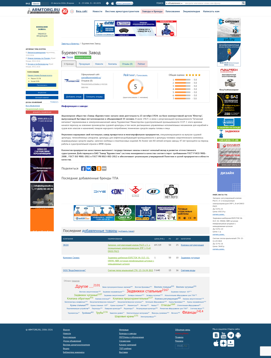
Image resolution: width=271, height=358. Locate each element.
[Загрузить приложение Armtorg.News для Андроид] (238, 334)
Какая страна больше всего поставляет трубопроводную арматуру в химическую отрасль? (40, 75)
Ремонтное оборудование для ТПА (174, 308)
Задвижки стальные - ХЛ (181, 292)
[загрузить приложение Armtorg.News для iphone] (112, 3)
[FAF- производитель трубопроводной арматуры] (104, 28)
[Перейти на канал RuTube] (230, 343)
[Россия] (63, 57)
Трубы (102, 312)
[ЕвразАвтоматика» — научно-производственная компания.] (166, 212)
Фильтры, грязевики (160, 313)
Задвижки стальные (148, 290)
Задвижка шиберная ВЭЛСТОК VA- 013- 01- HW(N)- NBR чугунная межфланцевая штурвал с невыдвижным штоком (131, 260)
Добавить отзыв (73, 96)
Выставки (123, 352)
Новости (97, 11)
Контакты (112, 63)
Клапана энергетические (193, 299)
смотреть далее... (219, 214)
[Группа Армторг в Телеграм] (230, 335)
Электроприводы (148, 316)
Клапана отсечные (103, 299)
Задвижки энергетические (115, 295)
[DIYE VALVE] (99, 191)
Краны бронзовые (177, 302)
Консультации (69, 337)
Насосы (155, 305)
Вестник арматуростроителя (122, 11)
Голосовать (142, 75)
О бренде (69, 63)
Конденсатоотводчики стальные (102, 302)
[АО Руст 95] (125, 212)
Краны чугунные (117, 305)
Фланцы (192, 312)
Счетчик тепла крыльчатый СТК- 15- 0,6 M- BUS (130, 270)
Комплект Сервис (71, 257)
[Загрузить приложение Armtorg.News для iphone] (216, 342)
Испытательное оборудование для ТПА (181, 295)
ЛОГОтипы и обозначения (131, 337)
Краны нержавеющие (196, 302)
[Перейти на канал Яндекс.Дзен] (223, 343)
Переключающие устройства (78, 308)
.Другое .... (87, 286)
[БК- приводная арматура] (42, 219)
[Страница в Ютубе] (223, 334)
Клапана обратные (80, 298)
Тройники (88, 312)
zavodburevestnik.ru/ (91, 77)
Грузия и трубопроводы (38, 64)
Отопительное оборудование (189, 305)
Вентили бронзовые (143, 287)
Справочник (124, 341)
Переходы (97, 308)
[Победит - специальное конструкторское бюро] (42, 194)
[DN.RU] (117, 191)
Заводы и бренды (152, 11)
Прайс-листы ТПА (220, 195)
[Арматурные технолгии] (153, 191)
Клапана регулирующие (192, 245)
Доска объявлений (34, 102)
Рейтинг (141, 63)
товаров (76, 280)
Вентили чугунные (186, 286)
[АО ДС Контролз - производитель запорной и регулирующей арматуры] (42, 169)
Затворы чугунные (154, 295)
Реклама (179, 341)
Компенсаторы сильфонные (76, 302)
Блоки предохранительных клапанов (117, 287)
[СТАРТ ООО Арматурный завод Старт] (135, 191)
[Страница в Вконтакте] (216, 334)
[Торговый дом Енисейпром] (94, 212)
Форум (66, 329)
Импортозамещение (37, 52)
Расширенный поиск (35, 109)
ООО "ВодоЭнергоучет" (74, 270)
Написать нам (211, 11)
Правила (179, 337)
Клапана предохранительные (133, 298)
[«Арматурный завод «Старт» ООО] (171, 191)
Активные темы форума (36, 49)
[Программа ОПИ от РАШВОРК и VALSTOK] (166, 28)
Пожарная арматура (113, 308)
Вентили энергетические (90, 292)
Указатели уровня (117, 313)
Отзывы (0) (127, 63)
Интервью (124, 329)
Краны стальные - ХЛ (99, 305)
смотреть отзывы (82, 57)
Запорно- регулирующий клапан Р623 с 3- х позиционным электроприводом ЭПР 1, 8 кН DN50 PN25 (129, 248)
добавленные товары (99, 230)
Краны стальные (79, 305)
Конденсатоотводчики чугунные (130, 302)
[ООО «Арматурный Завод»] (42, 135)
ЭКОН (66, 245)
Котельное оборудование (156, 302)
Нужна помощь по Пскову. (39, 58)
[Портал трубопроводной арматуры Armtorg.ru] (44, 11)
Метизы (145, 305)
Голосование (173, 11)
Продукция (84, 63)
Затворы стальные (136, 295)
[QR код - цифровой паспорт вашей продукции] (187, 212)
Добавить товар (126, 231)
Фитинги (175, 313)
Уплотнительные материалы (138, 313)
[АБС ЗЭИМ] (229, 54)
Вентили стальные (164, 286)
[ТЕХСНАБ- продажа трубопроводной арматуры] (135, 28)
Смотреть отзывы (94, 96)
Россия (70, 57)
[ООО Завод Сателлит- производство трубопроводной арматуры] (229, 29)
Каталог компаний (127, 344)
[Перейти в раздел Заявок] (42, 31)
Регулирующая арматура (147, 308)
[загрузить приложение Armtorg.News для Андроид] (107, 3)
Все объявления (33, 105)
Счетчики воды (188, 270)
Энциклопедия (191, 11)
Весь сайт (82, 11)
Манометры (133, 305)
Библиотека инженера (73, 352)
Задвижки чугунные (190, 257)
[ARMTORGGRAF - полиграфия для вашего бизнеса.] (229, 179)
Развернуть (54, 102)
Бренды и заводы (127, 333)
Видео (66, 348)
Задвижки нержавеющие (113, 292)
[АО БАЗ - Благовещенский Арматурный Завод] (229, 104)
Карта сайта (234, 329)
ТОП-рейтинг (125, 348)
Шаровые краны (126, 316)
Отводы (168, 305)
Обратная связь (182, 329)
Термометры (74, 313)
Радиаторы (129, 308)
